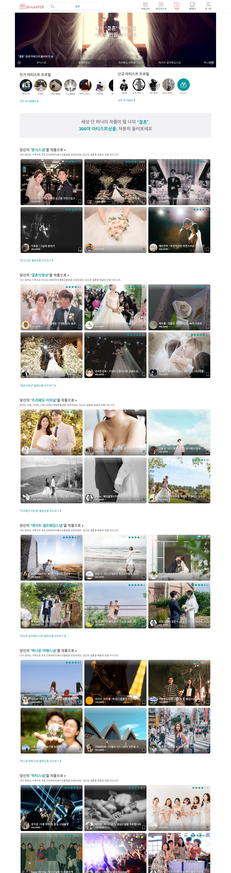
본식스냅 (41, 62)
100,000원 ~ (100, 827)
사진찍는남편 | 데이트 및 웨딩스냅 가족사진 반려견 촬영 (182, 699)
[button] (19, 63)
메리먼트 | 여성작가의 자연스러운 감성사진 (181, 246)
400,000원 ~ (100, 326)
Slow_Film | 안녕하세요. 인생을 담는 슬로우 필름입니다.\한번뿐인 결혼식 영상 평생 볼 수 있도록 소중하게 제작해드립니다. (54, 323)
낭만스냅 (26, 94)
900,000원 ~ (100, 374)
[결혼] (29, 4)
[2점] (75, 161)
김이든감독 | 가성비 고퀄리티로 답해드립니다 (118, 371)
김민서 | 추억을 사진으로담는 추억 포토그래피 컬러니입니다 (54, 699)
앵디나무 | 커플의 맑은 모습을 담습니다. (116, 621)
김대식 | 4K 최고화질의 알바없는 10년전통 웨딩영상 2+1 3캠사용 (182, 371)
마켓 (177, 9)
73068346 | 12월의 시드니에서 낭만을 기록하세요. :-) (118, 746)
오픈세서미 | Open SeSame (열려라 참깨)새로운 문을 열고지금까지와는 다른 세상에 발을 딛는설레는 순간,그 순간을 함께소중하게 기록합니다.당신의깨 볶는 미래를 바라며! (182, 198)
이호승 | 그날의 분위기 (43, 246)
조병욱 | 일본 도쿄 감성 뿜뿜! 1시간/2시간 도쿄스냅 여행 (182, 746)
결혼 (77, 6)
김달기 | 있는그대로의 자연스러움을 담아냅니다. (118, 573)
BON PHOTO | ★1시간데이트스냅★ (50, 573)
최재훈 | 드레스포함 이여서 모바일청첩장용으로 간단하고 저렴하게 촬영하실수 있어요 (54, 448)
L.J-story (70, 94)
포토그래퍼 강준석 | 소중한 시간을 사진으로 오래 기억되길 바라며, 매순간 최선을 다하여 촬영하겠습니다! (182, 621)
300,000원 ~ (164, 201)
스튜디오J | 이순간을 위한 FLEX (48, 746)
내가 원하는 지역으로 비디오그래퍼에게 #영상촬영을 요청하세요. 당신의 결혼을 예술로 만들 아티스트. (70, 280)
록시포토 (154, 93)
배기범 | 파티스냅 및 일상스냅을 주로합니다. (118, 824)
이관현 (100, 94)
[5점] (67, 161)
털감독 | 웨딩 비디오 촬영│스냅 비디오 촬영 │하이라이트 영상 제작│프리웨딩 (54, 371)
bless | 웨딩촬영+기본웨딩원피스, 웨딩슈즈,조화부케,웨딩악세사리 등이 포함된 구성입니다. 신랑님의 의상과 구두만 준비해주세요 (118, 496)
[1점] (78, 161)
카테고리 (145, 9)
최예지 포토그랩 (85, 94)
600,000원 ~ (100, 249)
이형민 (41, 94)
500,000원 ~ (100, 452)
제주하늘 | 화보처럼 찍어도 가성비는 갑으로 (182, 496)
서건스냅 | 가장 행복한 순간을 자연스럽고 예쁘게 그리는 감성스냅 (54, 198)
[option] (41, 63)
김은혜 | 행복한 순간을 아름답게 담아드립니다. (182, 573)
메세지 (192, 9)
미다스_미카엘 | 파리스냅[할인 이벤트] (115, 699)
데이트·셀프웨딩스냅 (170, 62)
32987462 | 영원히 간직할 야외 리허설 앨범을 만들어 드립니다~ (118, 448)
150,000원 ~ (164, 577)
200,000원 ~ (36, 577)
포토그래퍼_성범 (168, 93)
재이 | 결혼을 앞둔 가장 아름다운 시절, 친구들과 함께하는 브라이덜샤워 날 (182, 824)
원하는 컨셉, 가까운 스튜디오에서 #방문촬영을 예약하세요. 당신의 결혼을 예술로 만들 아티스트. (67, 405)
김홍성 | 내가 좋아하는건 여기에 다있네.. (180, 448)
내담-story (55, 94)
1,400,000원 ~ (101, 201)
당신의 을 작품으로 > (43, 150)
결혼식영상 (84, 62)
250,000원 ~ (36, 201)
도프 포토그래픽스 (139, 93)
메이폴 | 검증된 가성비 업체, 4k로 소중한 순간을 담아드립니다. (182, 323)
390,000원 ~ (164, 326)
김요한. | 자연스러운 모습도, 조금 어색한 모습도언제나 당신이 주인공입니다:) (118, 246)
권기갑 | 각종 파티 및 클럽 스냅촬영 (50, 824)
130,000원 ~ (36, 702)
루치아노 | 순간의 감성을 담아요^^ (49, 621)
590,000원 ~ (164, 374)
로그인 (208, 9)
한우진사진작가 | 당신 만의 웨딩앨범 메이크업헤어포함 (54, 496)
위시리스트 (161, 9)
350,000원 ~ (36, 452)
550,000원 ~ (36, 326)
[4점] (70, 161)
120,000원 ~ (100, 625)
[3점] (73, 161)
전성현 (124, 93)
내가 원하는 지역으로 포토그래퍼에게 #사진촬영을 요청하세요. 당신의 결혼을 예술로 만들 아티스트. (69, 154)
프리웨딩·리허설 (126, 62)
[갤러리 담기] (79, 201)
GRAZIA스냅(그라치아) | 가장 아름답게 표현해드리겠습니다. (118, 198)
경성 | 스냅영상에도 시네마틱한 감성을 (115, 323)
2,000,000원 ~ (37, 499)
